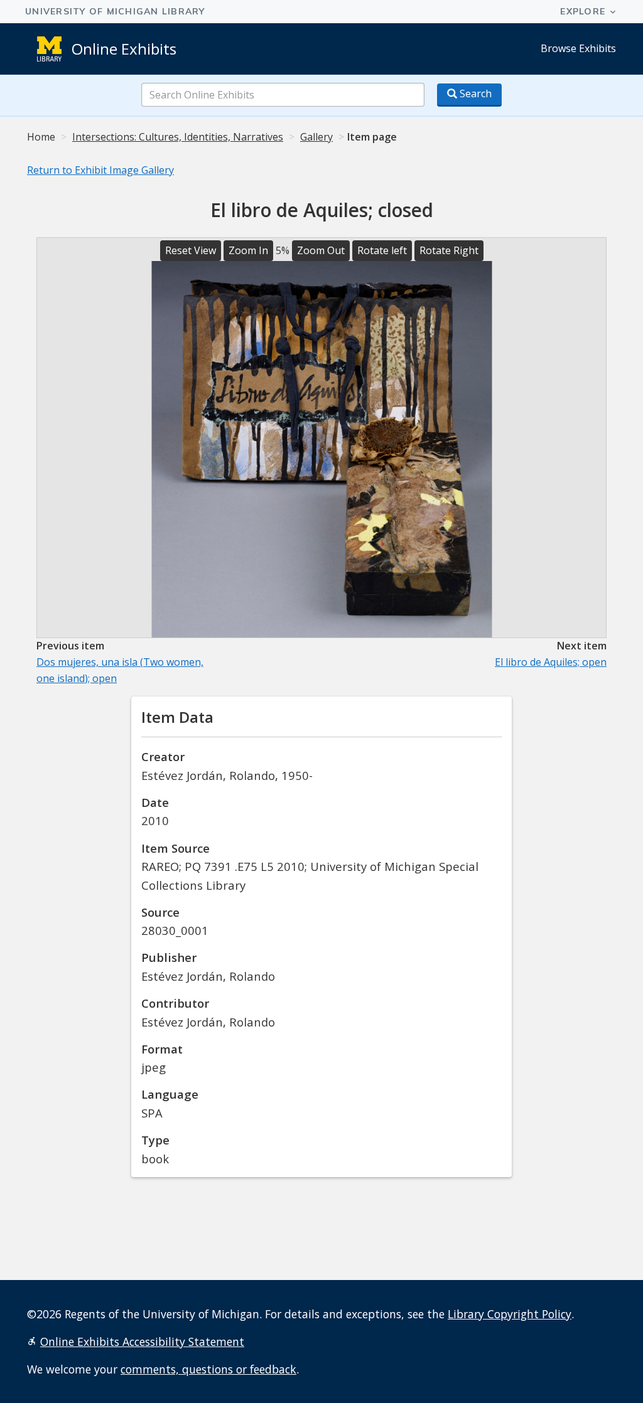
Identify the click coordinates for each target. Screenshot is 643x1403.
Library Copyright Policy (509, 1313)
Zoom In (248, 250)
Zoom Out (321, 250)
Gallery (316, 137)
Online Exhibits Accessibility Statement (142, 1341)
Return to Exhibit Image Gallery (100, 170)
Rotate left (382, 250)
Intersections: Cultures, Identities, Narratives (177, 137)
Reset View (190, 250)
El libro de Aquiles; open (551, 662)
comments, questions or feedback (208, 1369)
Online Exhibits (124, 48)
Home (41, 137)
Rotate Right (448, 250)
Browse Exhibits (578, 48)
